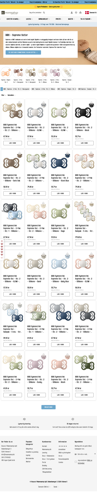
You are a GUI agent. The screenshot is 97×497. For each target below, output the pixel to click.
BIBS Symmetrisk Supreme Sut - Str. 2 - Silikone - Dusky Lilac (35, 380)
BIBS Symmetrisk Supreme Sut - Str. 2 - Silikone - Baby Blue (60, 279)
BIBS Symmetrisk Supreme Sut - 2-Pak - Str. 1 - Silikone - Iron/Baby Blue (11, 228)
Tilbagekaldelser (47, 472)
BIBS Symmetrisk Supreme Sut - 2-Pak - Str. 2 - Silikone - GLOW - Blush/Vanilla (83, 178)
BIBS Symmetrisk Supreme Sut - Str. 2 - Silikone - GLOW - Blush (83, 279)
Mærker (28, 462)
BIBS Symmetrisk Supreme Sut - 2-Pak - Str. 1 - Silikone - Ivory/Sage (35, 329)
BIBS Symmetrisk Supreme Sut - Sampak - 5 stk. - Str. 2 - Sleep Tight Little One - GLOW (84, 228)
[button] (80, 12)
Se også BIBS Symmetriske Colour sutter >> (23, 52)
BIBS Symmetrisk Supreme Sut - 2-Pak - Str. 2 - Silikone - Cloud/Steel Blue (59, 329)
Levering (44, 453)
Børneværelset (43, 19)
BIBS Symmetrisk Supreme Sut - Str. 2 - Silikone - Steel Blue (60, 178)
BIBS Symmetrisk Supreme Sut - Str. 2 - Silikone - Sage (59, 228)
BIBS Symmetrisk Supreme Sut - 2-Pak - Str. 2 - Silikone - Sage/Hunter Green (83, 380)
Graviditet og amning (32, 452)
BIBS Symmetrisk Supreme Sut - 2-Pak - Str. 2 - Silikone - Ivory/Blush (35, 228)
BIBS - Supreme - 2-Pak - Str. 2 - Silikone (43, 89)
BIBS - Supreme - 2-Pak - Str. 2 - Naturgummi (16, 89)
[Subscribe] (93, 454)
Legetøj (28, 19)
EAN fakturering (47, 469)
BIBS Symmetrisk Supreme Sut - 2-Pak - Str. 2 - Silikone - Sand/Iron (83, 329)
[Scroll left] (1, 89)
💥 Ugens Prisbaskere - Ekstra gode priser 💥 (48, 7)
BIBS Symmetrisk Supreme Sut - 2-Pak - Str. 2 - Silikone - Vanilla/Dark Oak (11, 128)
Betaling (44, 466)
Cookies (61, 462)
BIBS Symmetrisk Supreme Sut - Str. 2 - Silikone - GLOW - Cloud (35, 128)
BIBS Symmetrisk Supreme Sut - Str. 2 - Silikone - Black (83, 127)
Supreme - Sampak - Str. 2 (67, 81)
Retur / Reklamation (48, 456)
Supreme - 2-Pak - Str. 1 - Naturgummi (18, 81)
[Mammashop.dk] (9, 12)
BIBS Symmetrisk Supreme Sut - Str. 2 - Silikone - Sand (35, 279)
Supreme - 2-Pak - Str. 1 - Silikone (42, 81)
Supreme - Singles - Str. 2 (6, 81)
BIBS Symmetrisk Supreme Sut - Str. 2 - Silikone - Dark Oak (11, 178)
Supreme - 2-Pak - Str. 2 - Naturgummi (31, 81)
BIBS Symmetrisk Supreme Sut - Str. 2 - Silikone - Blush (59, 379)
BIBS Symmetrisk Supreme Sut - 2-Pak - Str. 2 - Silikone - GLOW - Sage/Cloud (35, 178)
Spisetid (58, 19)
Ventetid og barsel (13, 19)
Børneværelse (30, 458)
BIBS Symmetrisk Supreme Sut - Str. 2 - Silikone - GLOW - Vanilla (11, 279)
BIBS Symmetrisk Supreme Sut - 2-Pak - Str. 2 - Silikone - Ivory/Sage (11, 380)
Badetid (70, 19)
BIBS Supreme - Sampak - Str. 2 (87, 89)
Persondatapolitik (64, 459)
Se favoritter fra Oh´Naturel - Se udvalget (66, 2)
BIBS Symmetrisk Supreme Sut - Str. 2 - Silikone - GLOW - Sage (59, 128)
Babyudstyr (29, 449)
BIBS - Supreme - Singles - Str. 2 (67, 89)
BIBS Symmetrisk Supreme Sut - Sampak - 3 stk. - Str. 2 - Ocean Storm (12, 329)
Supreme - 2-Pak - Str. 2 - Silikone (55, 81)
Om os (60, 456)
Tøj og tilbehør (85, 19)
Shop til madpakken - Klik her (38, 2)
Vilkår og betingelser (65, 453)
